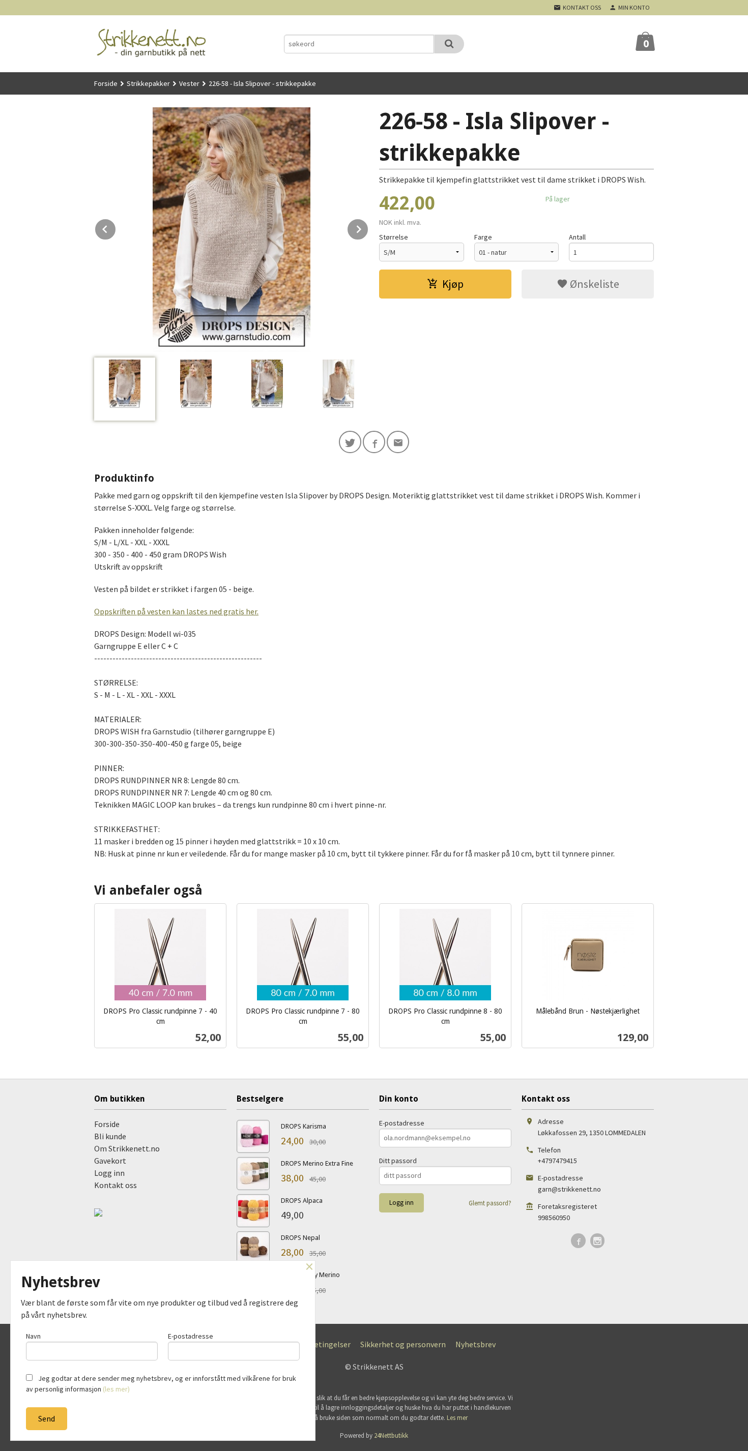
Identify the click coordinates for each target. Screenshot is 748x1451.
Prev (116, 227)
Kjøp (453, 284)
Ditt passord (398, 1160)
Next (368, 227)
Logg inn (109, 1173)
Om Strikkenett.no (127, 1148)
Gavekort (110, 1161)
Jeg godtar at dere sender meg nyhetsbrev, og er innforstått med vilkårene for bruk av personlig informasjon (161, 1384)
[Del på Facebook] (374, 442)
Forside (106, 83)
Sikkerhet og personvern (403, 1344)
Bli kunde (110, 1136)
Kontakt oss (115, 1185)
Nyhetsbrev (475, 1344)
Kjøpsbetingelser (320, 1344)
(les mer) (116, 1389)
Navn (33, 1336)
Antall (577, 237)
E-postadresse (401, 1123)
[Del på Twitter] (350, 442)
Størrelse (393, 237)
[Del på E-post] (398, 442)
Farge (483, 237)
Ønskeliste (593, 284)
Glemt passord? (490, 1203)
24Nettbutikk (391, 1435)
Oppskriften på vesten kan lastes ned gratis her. (176, 611)
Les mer (457, 1417)
